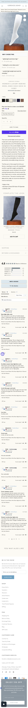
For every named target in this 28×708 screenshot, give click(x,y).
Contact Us (5, 638)
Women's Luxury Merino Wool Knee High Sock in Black (14, 227)
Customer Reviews (7, 624)
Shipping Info (5, 615)
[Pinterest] (13, 672)
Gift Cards (4, 629)
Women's (4, 593)
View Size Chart (22, 110)
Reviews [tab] (4, 292)
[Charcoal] (7, 100)
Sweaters (4, 590)
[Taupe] (22, 100)
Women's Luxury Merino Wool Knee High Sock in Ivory (13, 321)
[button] (23, 327)
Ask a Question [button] (14, 285)
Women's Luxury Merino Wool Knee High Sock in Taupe (13, 437)
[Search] (23, 6)
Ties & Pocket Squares (8, 604)
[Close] (25, 680)
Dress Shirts (5, 587)
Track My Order (6, 641)
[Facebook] (2, 672)
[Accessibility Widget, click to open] (2, 354)
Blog (3, 627)
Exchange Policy (6, 621)
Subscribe (14, 702)
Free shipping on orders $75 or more (14, 1)
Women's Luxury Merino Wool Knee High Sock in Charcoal (13, 371)
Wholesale (5, 647)
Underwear (5, 598)
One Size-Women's (8, 114)
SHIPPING (5, 248)
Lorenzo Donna (14, 81)
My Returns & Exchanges (8, 644)
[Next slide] (25, 218)
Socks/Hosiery (6, 595)
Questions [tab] (13, 292)
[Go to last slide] (3, 218)
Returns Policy (6, 618)
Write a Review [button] (14, 281)
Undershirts (5, 601)
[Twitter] (6, 672)
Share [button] (4, 327)
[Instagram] (9, 672)
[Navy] (18, 100)
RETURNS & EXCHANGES (11, 253)
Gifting (4, 606)
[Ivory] (11, 100)
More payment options (14, 136)
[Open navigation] (2, 5)
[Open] (3, 704)
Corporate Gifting (7, 650)
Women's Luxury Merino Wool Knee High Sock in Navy (13, 529)
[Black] (3, 100)
